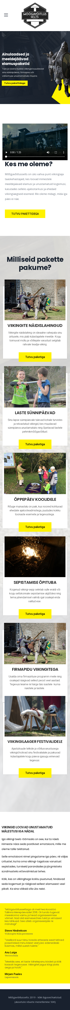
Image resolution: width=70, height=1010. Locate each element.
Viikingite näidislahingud (34, 325)
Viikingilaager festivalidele (34, 741)
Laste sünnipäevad (35, 413)
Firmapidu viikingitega (35, 669)
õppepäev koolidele (35, 499)
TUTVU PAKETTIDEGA (25, 214)
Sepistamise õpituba (35, 582)
